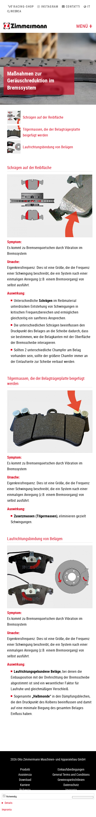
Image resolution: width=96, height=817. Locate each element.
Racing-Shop (23, 6)
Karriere (25, 785)
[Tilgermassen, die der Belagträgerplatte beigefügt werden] (49, 451)
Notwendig (11, 796)
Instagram (49, 6)
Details (8, 802)
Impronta (7, 809)
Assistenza (25, 774)
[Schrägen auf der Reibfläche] (49, 236)
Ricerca (15, 11)
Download (25, 779)
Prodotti (25, 769)
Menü (82, 26)
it (88, 6)
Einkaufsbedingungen (71, 769)
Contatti (72, 6)
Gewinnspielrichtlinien (71, 779)
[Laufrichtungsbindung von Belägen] (49, 606)
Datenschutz (71, 785)
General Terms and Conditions (71, 774)
